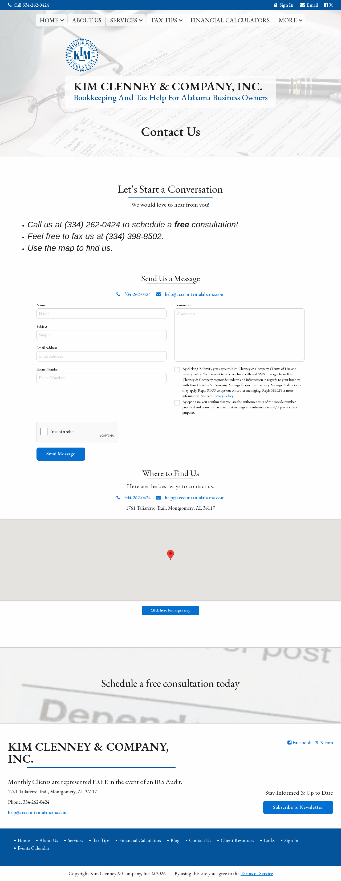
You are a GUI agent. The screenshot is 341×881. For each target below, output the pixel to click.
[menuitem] (51, 21)
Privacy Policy (222, 395)
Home (49, 20)
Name (41, 305)
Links (269, 840)
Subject (41, 326)
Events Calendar (33, 848)
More (288, 20)
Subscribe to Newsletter (298, 807)
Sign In (286, 5)
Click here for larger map (170, 610)
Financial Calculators (230, 20)
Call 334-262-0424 (31, 5)
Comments (182, 305)
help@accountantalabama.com (194, 294)
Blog (175, 840)
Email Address (46, 347)
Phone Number (47, 369)
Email (312, 5)
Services (123, 20)
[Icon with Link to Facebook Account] (326, 5)
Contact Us (200, 840)
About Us (86, 20)
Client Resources (237, 840)
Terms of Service (257, 873)
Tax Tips (164, 20)
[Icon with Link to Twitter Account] (331, 5)
